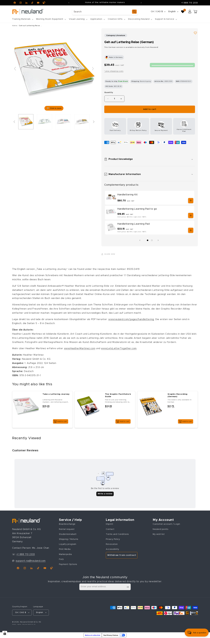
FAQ (61, 559)
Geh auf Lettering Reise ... (30, 25)
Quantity (108, 92)
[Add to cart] (190, 200)
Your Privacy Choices (110, 635)
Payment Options (68, 564)
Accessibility (112, 549)
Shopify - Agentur (17, 624)
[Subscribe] (127, 587)
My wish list (159, 534)
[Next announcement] (141, 2)
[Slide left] (140, 240)
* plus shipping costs (113, 71)
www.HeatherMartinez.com (79, 348)
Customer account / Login (166, 524)
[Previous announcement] (69, 2)
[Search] (134, 12)
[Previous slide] (15, 68)
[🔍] (54, 70)
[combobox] (105, 11)
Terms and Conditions (117, 534)
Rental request (66, 529)
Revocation (112, 544)
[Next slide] (93, 68)
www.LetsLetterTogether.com (119, 348)
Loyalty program (67, 544)
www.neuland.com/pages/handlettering (131, 319)
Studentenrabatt (68, 534)
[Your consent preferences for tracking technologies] (4, 633)
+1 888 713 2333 (189, 3)
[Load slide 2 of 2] (152, 240)
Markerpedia (65, 554)
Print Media (65, 549)
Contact (110, 529)
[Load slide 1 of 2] (147, 240)
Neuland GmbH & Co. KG (30, 622)
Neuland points (160, 529)
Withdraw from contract (121, 555)
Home (14, 25)
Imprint (109, 524)
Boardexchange (67, 524)
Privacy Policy (113, 539)
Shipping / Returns (68, 539)
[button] (22, 19)
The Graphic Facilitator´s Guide (118, 395)
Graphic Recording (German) (177, 395)
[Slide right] (159, 240)
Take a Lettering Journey (56, 394)
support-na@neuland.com (31, 561)
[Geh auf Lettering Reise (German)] (25, 121)
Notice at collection (92, 635)
